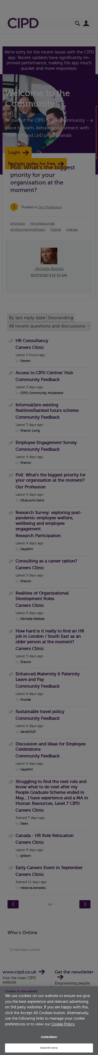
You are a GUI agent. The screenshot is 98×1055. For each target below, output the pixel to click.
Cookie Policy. (63, 1024)
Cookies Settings (49, 1037)
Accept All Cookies (49, 1048)
